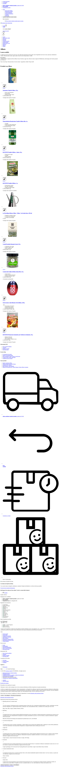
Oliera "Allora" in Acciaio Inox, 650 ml (17, 213)
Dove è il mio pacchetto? (7, 648)
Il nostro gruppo (6, 661)
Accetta (2, 695)
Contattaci (7, 14)
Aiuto (4, 9)
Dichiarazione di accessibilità (8, 676)
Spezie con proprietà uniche (8, 355)
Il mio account (5, 633)
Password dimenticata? (7, 647)
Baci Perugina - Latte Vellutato (8, 366)
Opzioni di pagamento (9, 13)
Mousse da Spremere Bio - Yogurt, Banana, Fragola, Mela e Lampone (15, 367)
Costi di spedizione (8, 12)
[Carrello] (31, 34)
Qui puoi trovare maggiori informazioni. (7, 588)
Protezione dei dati (6, 673)
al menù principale (6, 1)
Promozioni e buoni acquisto (8, 639)
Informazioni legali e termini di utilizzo (10, 672)
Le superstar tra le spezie (7, 354)
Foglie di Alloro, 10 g (10, 90)
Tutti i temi (7, 15)
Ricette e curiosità (6, 348)
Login (4, 645)
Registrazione (5, 646)
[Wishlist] (4, 32)
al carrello (4, 3)
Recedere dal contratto (4, 683)
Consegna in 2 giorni (6, 7)
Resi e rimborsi (5, 638)
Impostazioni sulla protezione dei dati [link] (9, 677)
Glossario (4, 347)
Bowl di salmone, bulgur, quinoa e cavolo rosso (11, 356)
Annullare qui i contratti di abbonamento (10, 678)
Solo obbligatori (7, 695)
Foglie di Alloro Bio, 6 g (15, 121)
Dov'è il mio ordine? (9, 10)
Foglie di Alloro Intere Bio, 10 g (13, 271)
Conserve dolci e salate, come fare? (9, 357)
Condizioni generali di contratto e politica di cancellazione (13, 675)
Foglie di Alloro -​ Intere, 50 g (12, 152)
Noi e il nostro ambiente (7, 346)
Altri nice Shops (6, 681)
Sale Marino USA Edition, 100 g (14, 302)
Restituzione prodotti (9, 11)
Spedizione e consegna (7, 636)
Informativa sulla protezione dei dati (36, 693)
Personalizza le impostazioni (16, 695)
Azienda (4, 680)
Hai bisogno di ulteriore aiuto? (8, 640)
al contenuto (5, 2)
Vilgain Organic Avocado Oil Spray (9, 364)
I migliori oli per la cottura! (8, 358)
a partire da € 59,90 (13, 5)
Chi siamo (4, 660)
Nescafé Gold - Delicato (7, 365)
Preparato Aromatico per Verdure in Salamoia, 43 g (18, 334)
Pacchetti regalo (6, 349)
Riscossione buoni (6, 649)
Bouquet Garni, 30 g (11, 244)
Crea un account (6, 30)
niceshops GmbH (9, 670)
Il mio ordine (5, 634)
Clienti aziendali (6, 641)
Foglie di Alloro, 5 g (10, 183)
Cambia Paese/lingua (11, 668)
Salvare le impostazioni (5, 764)
